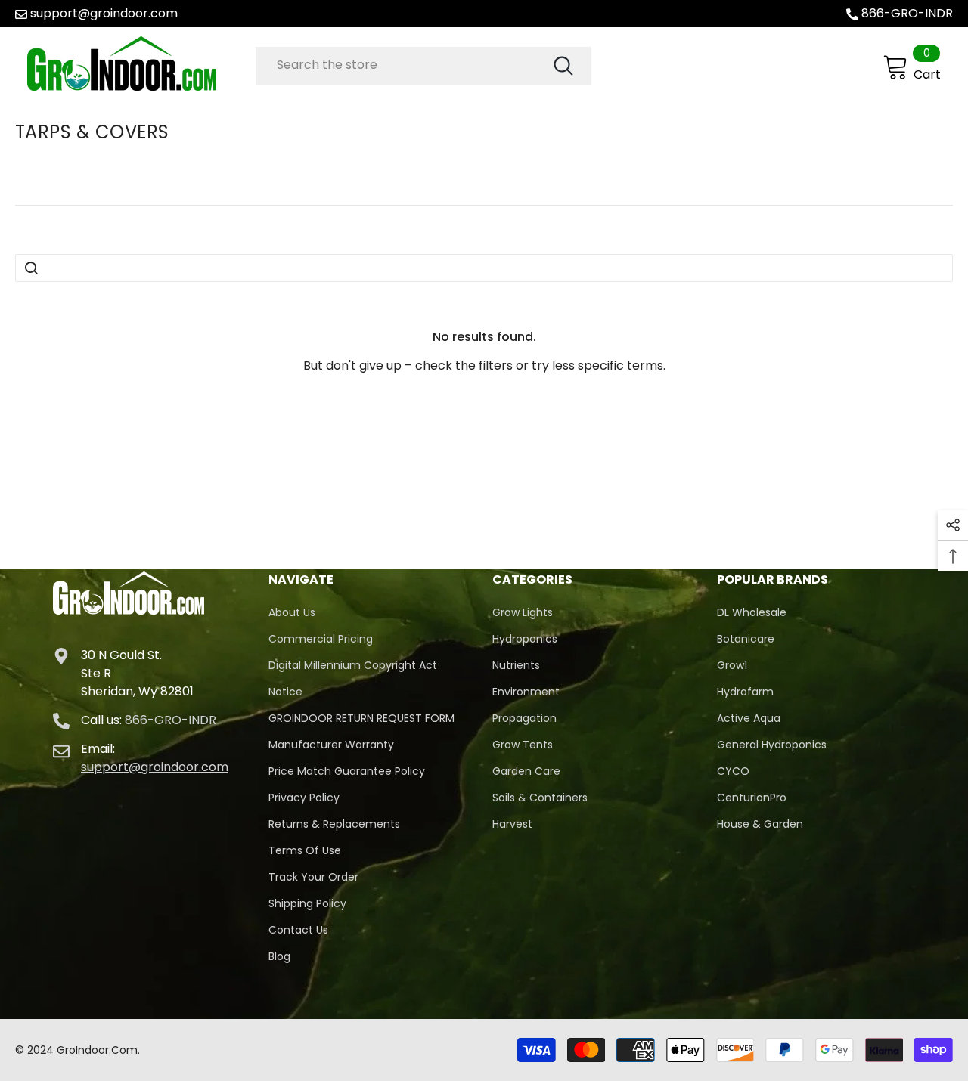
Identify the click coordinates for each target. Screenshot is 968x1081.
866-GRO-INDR (907, 13)
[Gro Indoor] (137, 63)
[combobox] (403, 65)
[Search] (423, 66)
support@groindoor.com (104, 13)
